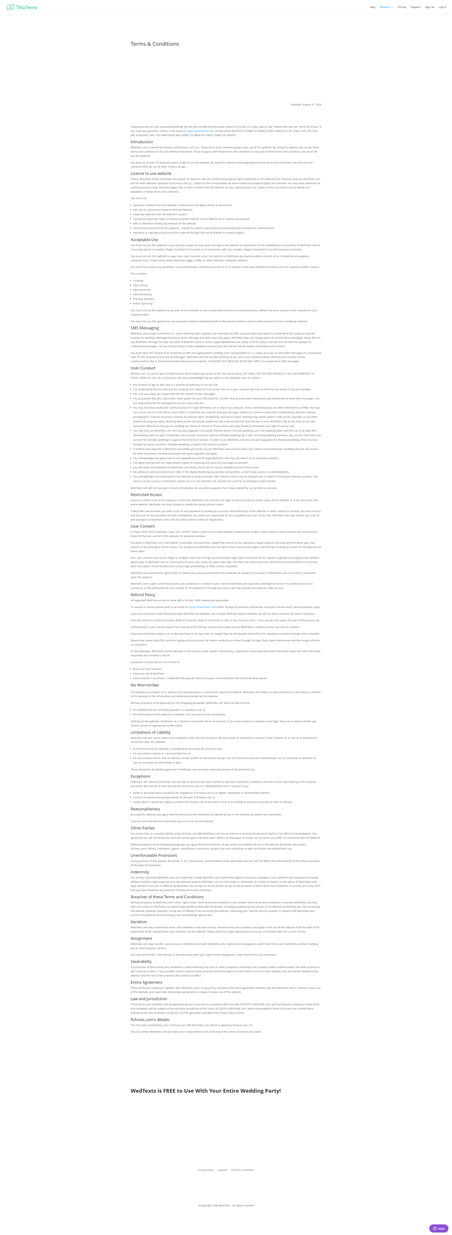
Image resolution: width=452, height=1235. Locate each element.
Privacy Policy (206, 1170)
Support (416, 7)
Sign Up (429, 7)
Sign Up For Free (226, 1131)
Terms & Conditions (242, 1170)
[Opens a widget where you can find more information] (438, 1228)
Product (385, 7)
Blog (372, 7)
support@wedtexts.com (200, 131)
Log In (442, 7)
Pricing (402, 7)
